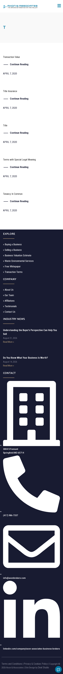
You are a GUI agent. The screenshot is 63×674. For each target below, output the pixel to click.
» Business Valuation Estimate (17, 255)
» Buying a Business (12, 244)
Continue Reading (19, 64)
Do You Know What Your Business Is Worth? (25, 357)
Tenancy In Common (12, 193)
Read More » (8, 342)
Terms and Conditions (12, 663)
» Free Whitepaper (12, 266)
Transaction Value (11, 57)
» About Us (8, 289)
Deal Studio (43, 667)
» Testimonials (10, 306)
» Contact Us (9, 311)
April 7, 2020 (10, 73)
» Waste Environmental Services (18, 261)
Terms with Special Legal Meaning (19, 159)
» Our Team (8, 295)
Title (5, 125)
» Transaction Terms (12, 272)
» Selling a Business (12, 250)
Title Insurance (10, 91)
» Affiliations (9, 300)
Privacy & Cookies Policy (36, 663)
